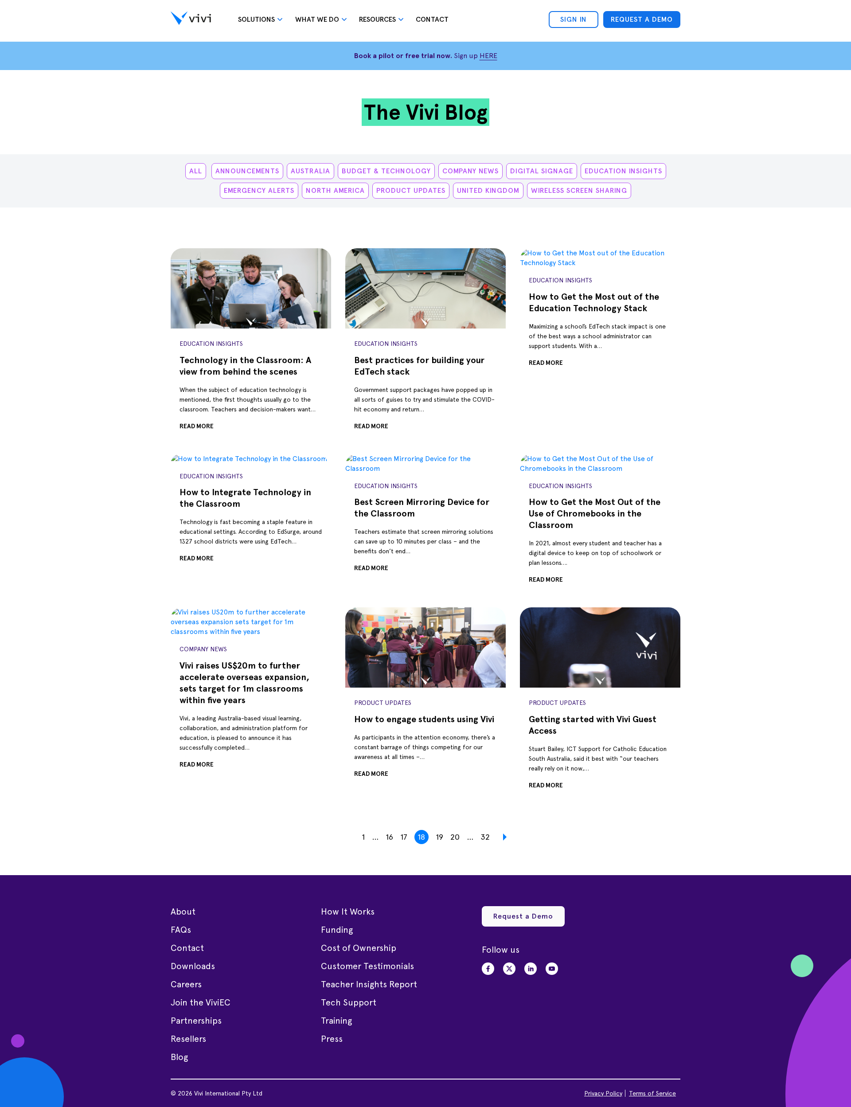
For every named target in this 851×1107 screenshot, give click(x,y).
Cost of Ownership (358, 948)
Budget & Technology (386, 171)
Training (336, 1020)
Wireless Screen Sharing (579, 190)
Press (332, 1038)
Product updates (410, 190)
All (195, 171)
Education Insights (623, 171)
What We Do (317, 19)
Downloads (193, 966)
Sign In (573, 19)
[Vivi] (191, 19)
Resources (377, 19)
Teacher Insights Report (369, 984)
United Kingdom (488, 190)
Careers (186, 984)
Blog (179, 1057)
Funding (337, 929)
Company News (470, 171)
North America (335, 190)
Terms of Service (652, 1093)
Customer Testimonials (367, 966)
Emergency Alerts (259, 190)
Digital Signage (541, 171)
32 (485, 836)
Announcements (247, 171)
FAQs (181, 929)
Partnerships (196, 1020)
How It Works (348, 911)
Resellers (188, 1038)
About (183, 911)
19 (439, 836)
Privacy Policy (603, 1093)
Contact (432, 19)
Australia (310, 171)
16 (389, 836)
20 (455, 836)
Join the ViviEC (200, 1002)
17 (403, 836)
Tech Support (348, 1002)
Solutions (256, 19)
